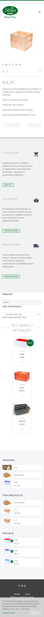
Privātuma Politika (8, 613)
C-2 (15, 509)
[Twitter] (6, 65)
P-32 (16, 561)
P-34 (22, 354)
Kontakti (17, 594)
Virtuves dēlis (19, 475)
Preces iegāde (11, 231)
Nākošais (33, 125)
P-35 (16, 482)
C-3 (15, 520)
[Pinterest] (10, 65)
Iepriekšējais (12, 125)
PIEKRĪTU (35, 613)
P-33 (16, 550)
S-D (15, 467)
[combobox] (22, 314)
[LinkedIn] (16, 65)
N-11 (22, 388)
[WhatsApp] (25, 586)
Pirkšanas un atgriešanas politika (22, 597)
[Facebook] (3, 65)
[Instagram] (22, 586)
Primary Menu (39, 12)
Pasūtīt (8, 185)
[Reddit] (20, 65)
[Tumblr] (13, 65)
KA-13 (22, 421)
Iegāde (27, 594)
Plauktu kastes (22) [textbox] (21, 314)
